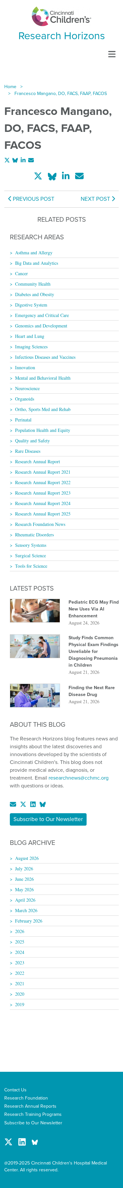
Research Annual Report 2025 (43, 514)
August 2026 (27, 858)
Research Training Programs (33, 1114)
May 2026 (24, 889)
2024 (19, 952)
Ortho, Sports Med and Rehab (43, 409)
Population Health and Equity (42, 430)
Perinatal (23, 420)
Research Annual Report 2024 (43, 503)
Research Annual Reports (30, 1106)
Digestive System (31, 305)
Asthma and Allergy (33, 252)
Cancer (21, 273)
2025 (19, 942)
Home (10, 86)
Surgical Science (30, 555)
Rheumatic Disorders (34, 534)
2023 (19, 962)
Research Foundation (26, 1098)
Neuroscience (27, 388)
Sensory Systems (30, 545)
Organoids (24, 399)
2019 (19, 1004)
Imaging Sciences (31, 346)
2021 (19, 983)
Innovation (25, 367)
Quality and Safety (32, 440)
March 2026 (26, 910)
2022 (19, 973)
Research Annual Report (37, 461)
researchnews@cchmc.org (79, 778)
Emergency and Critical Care (42, 315)
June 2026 (24, 879)
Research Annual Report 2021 (43, 472)
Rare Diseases (27, 451)
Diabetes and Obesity (34, 294)
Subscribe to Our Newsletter (48, 819)
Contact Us (15, 1089)
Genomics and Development (41, 326)
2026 (19, 931)
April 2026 (25, 900)
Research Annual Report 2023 (43, 493)
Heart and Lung (29, 336)
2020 (19, 994)
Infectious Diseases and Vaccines (45, 357)
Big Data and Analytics (36, 263)
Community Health (33, 284)
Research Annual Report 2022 (43, 482)
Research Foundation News (40, 524)
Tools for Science (31, 566)
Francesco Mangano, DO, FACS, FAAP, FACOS (60, 93)
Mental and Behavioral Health (43, 378)
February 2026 (28, 921)
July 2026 (24, 868)
